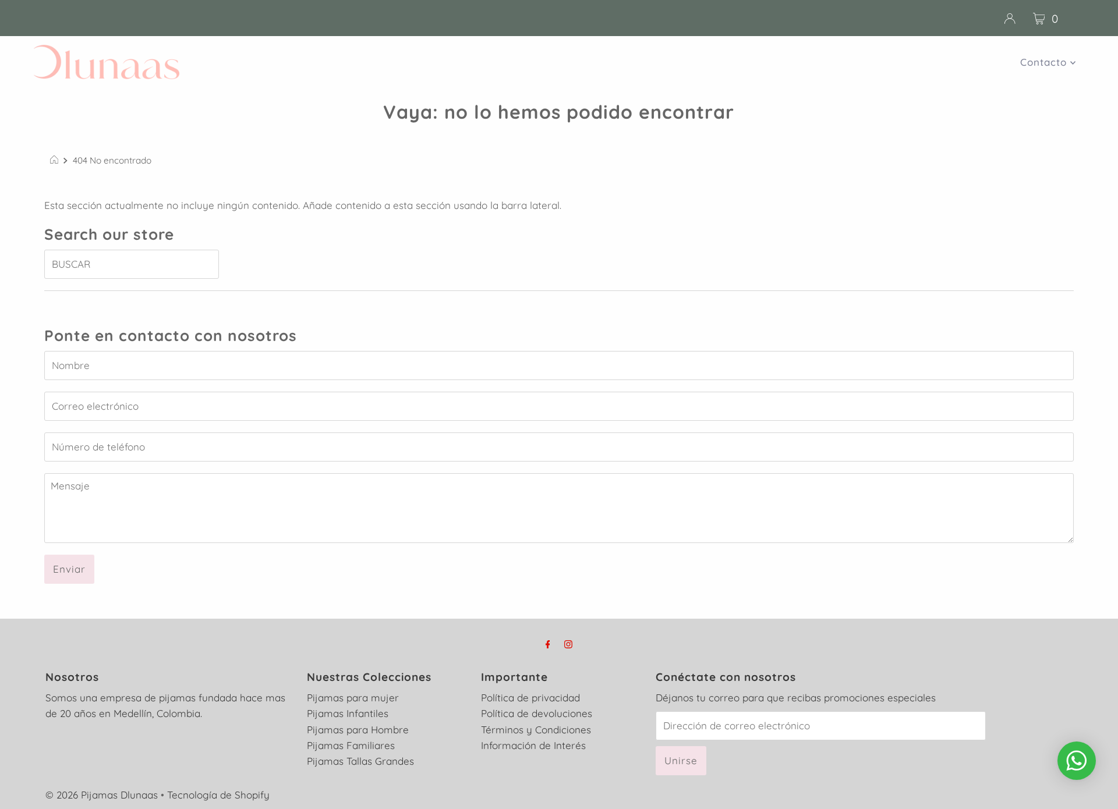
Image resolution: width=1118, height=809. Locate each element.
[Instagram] (568, 644)
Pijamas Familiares (351, 745)
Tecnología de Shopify (218, 795)
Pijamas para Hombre (358, 729)
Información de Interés (533, 745)
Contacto (1045, 62)
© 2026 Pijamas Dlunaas (101, 795)
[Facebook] (548, 644)
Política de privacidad (530, 697)
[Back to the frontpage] (55, 160)
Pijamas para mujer (353, 697)
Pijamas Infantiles (347, 713)
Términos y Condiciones (536, 729)
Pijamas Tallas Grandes (360, 761)
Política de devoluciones (536, 713)
